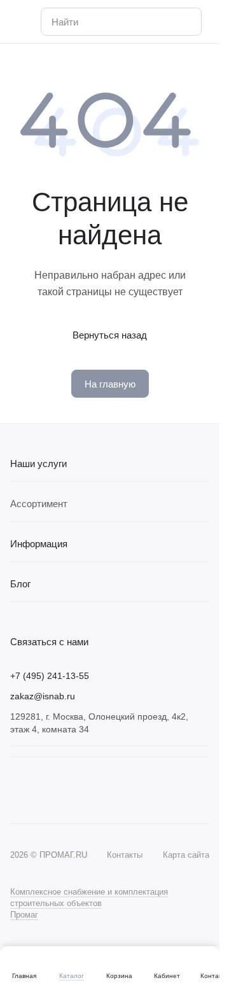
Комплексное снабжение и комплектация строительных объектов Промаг (89, 903)
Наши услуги (38, 463)
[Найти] (185, 22)
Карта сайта (186, 855)
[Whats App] (43, 790)
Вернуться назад (110, 335)
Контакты (124, 855)
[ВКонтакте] (17, 790)
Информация (38, 543)
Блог (20, 583)
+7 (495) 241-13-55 (49, 676)
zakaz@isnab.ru (42, 696)
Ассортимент (38, 503)
